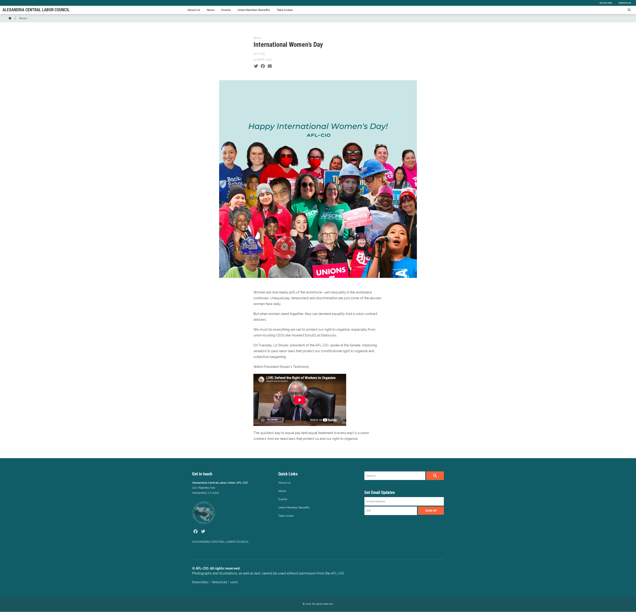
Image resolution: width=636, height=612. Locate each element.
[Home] (10, 18)
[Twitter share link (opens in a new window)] (256, 66)
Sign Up (431, 510)
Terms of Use (219, 581)
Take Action (285, 10)
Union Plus (625, 3)
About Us (193, 10)
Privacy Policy (200, 581)
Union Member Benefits (254, 10)
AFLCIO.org (605, 3)
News (211, 10)
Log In (234, 581)
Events (226, 10)
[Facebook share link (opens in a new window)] (262, 66)
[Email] (269, 66)
